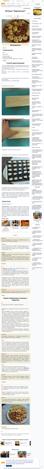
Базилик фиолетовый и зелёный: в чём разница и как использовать (37, 198)
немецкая (17, 18)
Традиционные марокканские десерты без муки (36, 81)
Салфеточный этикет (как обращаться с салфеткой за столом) (37, 249)
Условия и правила (9, 468)
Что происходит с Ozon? (37, 23)
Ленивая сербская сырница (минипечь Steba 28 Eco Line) (37, 70)
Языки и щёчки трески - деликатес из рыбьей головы (37, 244)
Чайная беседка (35, 26)
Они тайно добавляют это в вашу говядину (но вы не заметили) (37, 151)
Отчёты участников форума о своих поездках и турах (37, 120)
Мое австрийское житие (37, 74)
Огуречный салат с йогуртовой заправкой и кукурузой (37, 264)
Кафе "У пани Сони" (36, 147)
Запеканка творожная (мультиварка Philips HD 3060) (37, 49)
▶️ (15, 16)
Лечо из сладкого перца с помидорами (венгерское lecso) (37, 115)
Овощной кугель (37, 15)
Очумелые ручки (35, 95)
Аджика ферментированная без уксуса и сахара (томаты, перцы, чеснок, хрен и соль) (37, 192)
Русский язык (35, 21)
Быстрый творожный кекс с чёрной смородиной (37, 259)
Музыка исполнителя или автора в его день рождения (37, 65)
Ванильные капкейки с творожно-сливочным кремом (37, 254)
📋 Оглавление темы (26, 8)
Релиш (33, 127)
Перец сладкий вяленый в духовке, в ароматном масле (37, 134)
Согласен (9, 465)
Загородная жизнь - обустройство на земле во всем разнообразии (37, 41)
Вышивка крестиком (36, 92)
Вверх (2, 431)
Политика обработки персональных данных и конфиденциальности (22, 468)
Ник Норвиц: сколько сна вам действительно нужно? (37, 168)
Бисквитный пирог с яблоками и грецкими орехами (36, 103)
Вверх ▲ (39, 468)
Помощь (5, 468)
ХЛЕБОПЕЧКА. (6, 0)
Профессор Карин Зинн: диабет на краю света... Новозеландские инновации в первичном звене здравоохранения (37, 182)
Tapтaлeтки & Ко (35, 130)
